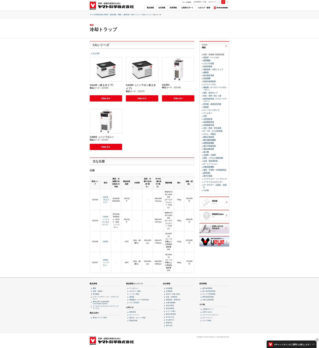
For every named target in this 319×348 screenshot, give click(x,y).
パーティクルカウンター (213, 182)
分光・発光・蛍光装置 (212, 128)
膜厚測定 (206, 173)
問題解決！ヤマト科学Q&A (139, 300)
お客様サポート (187, 8)
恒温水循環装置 (209, 81)
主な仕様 (95, 53)
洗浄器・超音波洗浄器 (212, 104)
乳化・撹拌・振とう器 (212, 96)
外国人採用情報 (208, 300)
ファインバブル (209, 84)
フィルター (207, 113)
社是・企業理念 (171, 297)
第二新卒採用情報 (208, 291)
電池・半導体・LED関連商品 (214, 170)
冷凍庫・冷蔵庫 (209, 155)
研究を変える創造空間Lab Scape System (101, 302)
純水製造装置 (208, 75)
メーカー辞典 (134, 294)
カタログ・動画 (204, 8)
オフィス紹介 (171, 311)
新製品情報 (133, 320)
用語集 (131, 297)
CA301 (105, 242)
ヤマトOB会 (206, 320)
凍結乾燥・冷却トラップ (131, 14)
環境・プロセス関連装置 (213, 158)
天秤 (205, 116)
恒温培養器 (207, 66)
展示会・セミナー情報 (137, 318)
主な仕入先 (170, 317)
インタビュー (134, 288)
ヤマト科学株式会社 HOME (99, 14)
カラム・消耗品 (209, 134)
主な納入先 (170, 320)
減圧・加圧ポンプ (210, 93)
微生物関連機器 (209, 140)
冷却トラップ (146, 14)
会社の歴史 (170, 305)
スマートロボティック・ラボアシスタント (106, 298)
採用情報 (173, 8)
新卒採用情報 (207, 288)
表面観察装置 (208, 122)
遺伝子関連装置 (209, 146)
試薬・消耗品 (98, 291)
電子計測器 (207, 176)
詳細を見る (106, 98)
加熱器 (206, 107)
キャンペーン (134, 315)
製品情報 (150, 8)
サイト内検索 (186, 2)
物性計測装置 (208, 137)
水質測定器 (207, 119)
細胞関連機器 (208, 143)
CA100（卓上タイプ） (105, 199)
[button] (292, 344)
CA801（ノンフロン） (105, 262)
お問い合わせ (207, 312)
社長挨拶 (169, 291)
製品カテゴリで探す (100, 317)
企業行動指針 (171, 302)
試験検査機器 (208, 167)
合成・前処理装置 (210, 161)
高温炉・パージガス (211, 57)
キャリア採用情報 (208, 294)
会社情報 (161, 8)
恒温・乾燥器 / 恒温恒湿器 (213, 54)
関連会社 (169, 323)
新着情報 (132, 312)
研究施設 (96, 294)
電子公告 (169, 325)
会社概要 (169, 288)
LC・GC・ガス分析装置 (213, 131)
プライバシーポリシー (210, 315)
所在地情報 (170, 308)
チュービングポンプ (211, 110)
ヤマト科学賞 (134, 302)
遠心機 (206, 152)
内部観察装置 (208, 125)
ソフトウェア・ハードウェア (215, 179)
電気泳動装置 (208, 149)
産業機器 (206, 60)
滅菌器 (206, 72)
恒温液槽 (206, 78)
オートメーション (210, 164)
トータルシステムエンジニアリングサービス (106, 307)
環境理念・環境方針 (173, 300)
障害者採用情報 (208, 297)
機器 (119, 14)
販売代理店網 (171, 314)
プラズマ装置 (208, 63)
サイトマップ (207, 318)
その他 (206, 190)
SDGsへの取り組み (173, 294)
